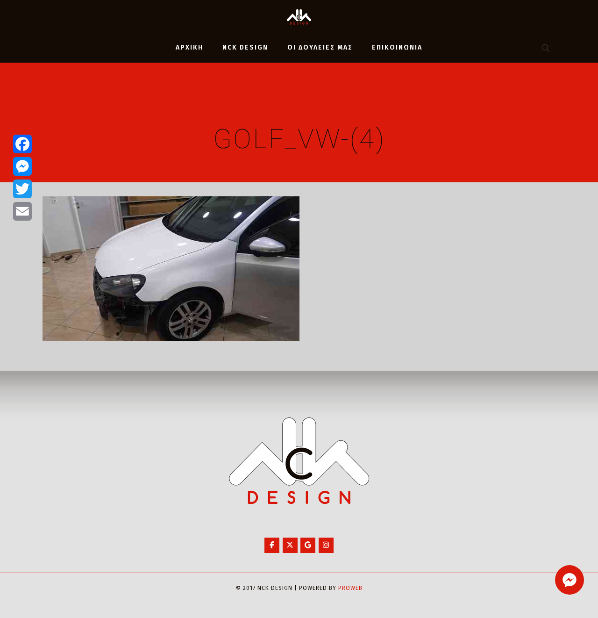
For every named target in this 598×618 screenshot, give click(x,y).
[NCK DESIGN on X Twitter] (290, 545)
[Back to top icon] (553, 599)
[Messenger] (22, 166)
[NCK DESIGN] (299, 16)
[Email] (22, 211)
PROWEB (350, 588)
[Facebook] (22, 144)
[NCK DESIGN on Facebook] (271, 545)
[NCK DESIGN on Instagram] (326, 545)
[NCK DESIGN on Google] (307, 545)
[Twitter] (22, 189)
